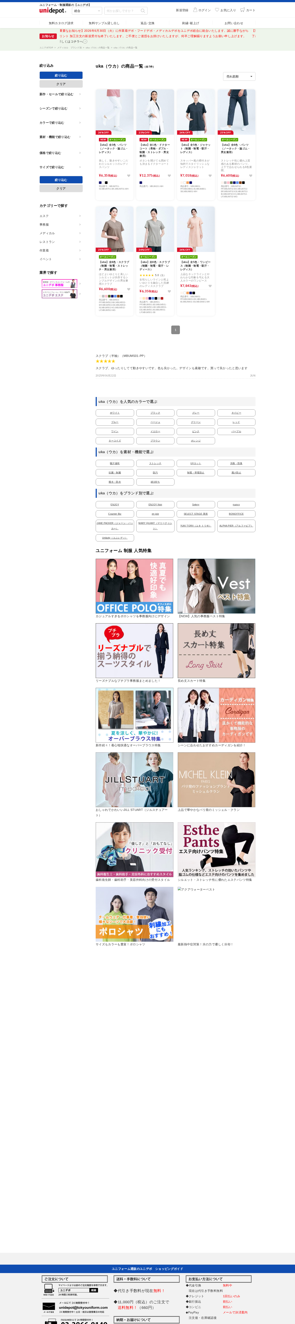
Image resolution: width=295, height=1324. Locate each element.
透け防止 (236, 472)
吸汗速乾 (115, 463)
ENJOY (115, 504)
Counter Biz (114, 514)
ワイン (115, 431)
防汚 (155, 472)
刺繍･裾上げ (190, 23)
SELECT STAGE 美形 (196, 514)
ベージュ (155, 422)
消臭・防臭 (236, 463)
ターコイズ (115, 440)
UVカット (195, 463)
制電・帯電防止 (195, 472)
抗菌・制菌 (115, 472)
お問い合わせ (234, 23)
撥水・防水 (115, 482)
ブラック (155, 412)
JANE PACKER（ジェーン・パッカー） (115, 526)
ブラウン (155, 440)
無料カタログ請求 (61, 23)
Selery (195, 504)
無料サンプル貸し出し (104, 23)
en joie (155, 514)
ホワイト (115, 412)
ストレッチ (155, 463)
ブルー (115, 422)
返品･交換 (148, 23)
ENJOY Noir (155, 504)
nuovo (236, 504)
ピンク (196, 431)
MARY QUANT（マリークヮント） (155, 526)
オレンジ (196, 440)
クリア (61, 84)
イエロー (155, 431)
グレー (196, 412)
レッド (236, 422)
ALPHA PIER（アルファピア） (236, 525)
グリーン (196, 422)
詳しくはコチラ (96, 36)
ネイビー (236, 412)
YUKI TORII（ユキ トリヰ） (195, 525)
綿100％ (155, 482)
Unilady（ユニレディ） (115, 537)
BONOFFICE (236, 514)
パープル (236, 431)
